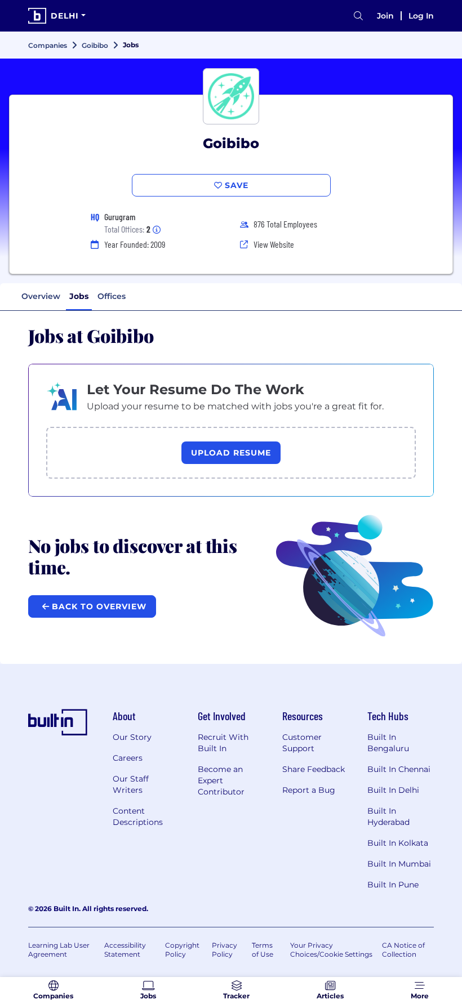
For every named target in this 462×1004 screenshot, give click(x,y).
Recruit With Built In (223, 742)
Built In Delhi (393, 790)
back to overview (97, 606)
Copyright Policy (182, 949)
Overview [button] (40, 296)
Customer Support (302, 742)
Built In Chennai (398, 769)
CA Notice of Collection (403, 949)
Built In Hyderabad (388, 816)
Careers (128, 758)
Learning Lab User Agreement (59, 949)
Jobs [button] (78, 296)
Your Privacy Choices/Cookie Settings (331, 949)
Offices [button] (111, 296)
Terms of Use (262, 949)
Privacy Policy (224, 949)
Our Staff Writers (131, 784)
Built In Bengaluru (388, 742)
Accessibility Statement (125, 949)
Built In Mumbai (399, 864)
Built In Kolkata (397, 843)
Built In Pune (393, 885)
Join (385, 16)
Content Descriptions (138, 816)
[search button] (358, 16)
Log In (421, 16)
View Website (274, 244)
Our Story (132, 737)
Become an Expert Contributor (221, 780)
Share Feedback (313, 769)
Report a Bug (308, 790)
